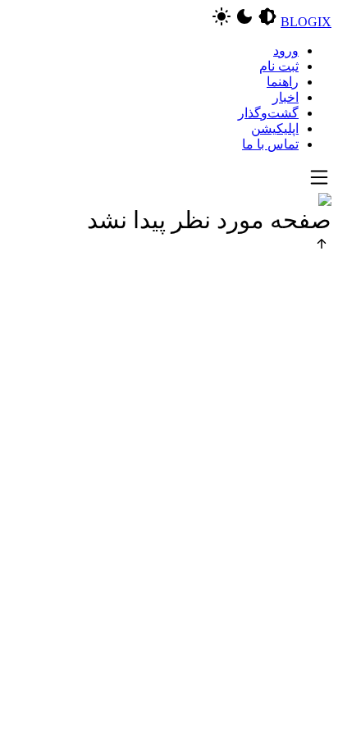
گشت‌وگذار (268, 113)
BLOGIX (306, 22)
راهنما (283, 82)
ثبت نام (279, 66)
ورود (286, 50)
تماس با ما (270, 144)
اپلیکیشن (275, 128)
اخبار (285, 97)
